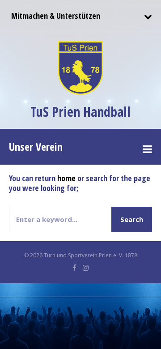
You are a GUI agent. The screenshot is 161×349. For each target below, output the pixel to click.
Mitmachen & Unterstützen (54, 15)
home (66, 178)
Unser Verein (36, 146)
